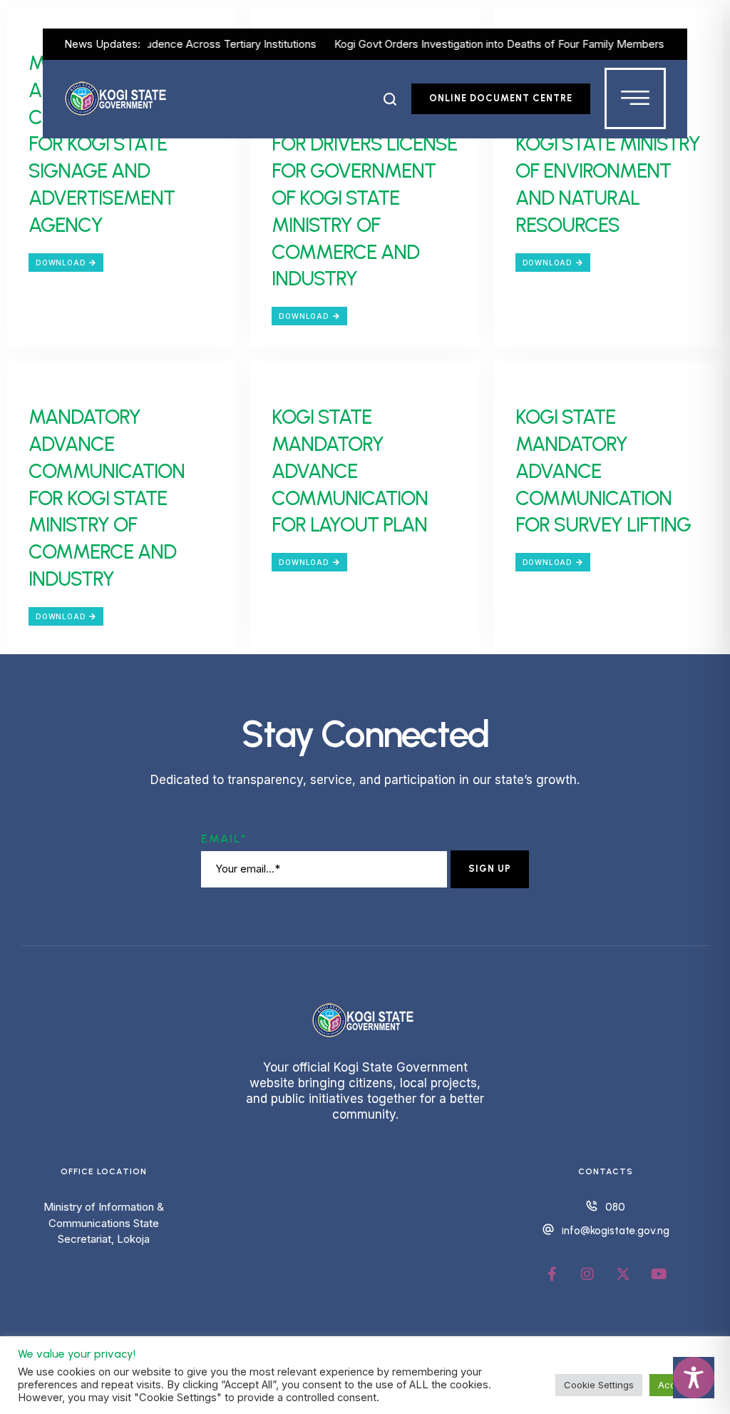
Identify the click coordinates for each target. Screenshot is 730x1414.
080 (615, 1207)
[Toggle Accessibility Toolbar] (694, 1377)
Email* (224, 838)
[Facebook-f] (552, 1274)
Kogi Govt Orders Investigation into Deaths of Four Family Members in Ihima (495, 44)
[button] (390, 99)
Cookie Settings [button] (599, 1384)
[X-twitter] (623, 1274)
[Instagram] (587, 1274)
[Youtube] (659, 1274)
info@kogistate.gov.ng (615, 1230)
